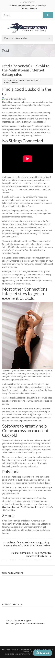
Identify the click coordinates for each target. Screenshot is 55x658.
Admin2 (9, 80)
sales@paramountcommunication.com (29, 5)
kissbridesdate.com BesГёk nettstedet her (21, 507)
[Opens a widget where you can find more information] (42, 653)
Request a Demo (29, 8)
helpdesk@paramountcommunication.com (25, 623)
